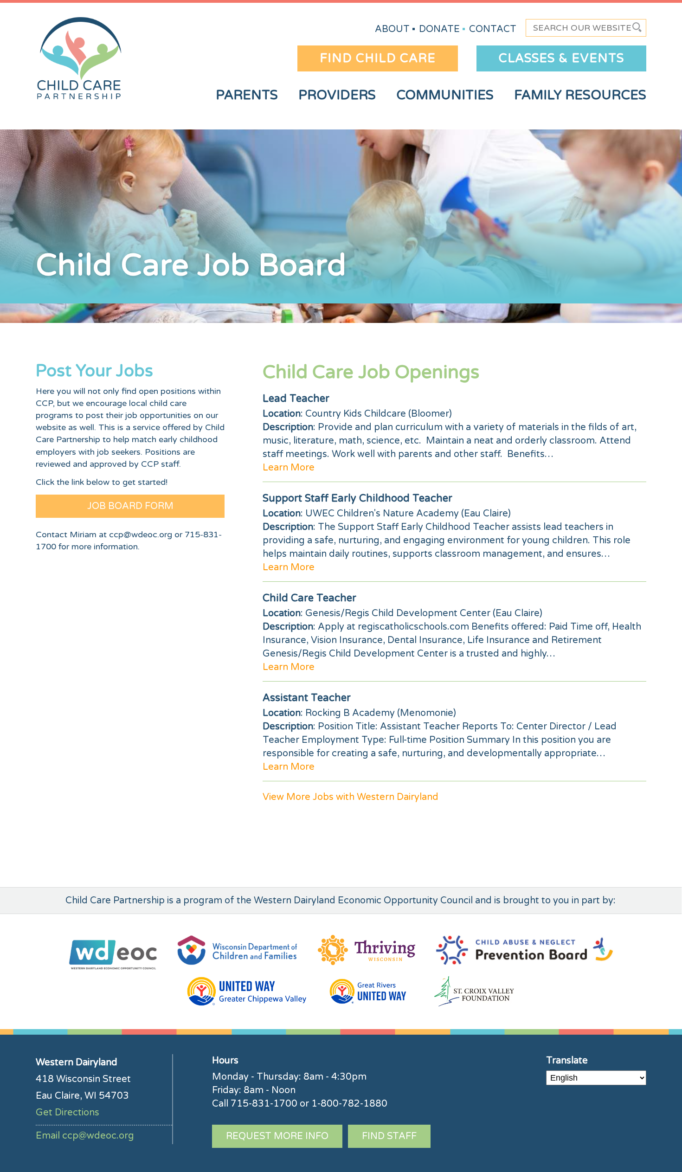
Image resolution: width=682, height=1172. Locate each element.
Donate (439, 29)
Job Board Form (130, 506)
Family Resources (580, 95)
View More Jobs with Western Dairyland (350, 797)
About (392, 29)
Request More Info (277, 1136)
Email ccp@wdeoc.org (85, 1135)
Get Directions (67, 1112)
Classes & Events (561, 58)
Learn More (289, 467)
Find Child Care (378, 58)
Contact (492, 29)
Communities (445, 95)
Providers (337, 95)
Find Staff (389, 1136)
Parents (247, 95)
